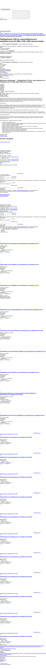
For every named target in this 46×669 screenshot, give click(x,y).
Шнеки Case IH (42, 34)
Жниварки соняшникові (5, 646)
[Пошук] (21, 14)
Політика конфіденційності (13, 653)
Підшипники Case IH (21, 35)
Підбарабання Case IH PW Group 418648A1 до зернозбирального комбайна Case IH (22, 415)
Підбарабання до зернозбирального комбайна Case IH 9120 (16, 576)
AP (19, 33)
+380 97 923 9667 (15, 156)
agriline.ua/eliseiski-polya (5, 161)
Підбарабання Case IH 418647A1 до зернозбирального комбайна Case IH (19, 372)
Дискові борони (22, 646)
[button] (23, 25)
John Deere (37, 33)
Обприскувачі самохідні (39, 645)
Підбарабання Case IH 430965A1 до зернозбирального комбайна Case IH (19, 243)
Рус (2, 651)
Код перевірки (20, 187)
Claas (23, 33)
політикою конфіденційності (22, 190)
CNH (4, 71)
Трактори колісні (3, 645)
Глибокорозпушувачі (14, 646)
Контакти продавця (12, 648)
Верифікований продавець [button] (5, 150)
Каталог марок (38, 653)
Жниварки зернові (22, 645)
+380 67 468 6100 (15, 159)
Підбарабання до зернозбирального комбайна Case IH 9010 (16, 437)
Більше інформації (4, 210)
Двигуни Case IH (13, 35)
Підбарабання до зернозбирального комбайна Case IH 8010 (16, 477)
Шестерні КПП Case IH (4, 35)
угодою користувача (33, 190)
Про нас (1, 648)
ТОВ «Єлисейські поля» (5, 142)
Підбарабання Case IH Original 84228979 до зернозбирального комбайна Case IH (21, 309)
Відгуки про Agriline (31, 653)
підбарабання (5, 72)
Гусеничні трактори (30, 645)
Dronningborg (27, 33)
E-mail (13, 182)
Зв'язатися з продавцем (5, 57)
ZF (10, 34)
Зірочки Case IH (36, 34)
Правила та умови (4, 653)
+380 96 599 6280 (15, 160)
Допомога (6, 648)
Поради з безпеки (3, 136)
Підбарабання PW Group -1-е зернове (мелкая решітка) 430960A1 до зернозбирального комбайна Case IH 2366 (18, 394)
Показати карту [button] (20, 173)
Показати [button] (9, 156)
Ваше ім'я (14, 176)
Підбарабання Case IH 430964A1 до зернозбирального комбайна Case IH (19, 264)
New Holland (6, 34)
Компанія (14, 214)
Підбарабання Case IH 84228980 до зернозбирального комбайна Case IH (19, 285)
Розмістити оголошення (5, 297)
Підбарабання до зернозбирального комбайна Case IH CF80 (16, 516)
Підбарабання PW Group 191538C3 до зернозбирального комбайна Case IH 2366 (21, 330)
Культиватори (28, 646)
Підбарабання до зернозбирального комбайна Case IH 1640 (16, 457)
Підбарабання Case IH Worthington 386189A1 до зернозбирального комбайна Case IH (22, 351)
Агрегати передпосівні (36, 646)
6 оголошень (7, 151)
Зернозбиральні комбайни (12, 645)
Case (21, 33)
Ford (34, 33)
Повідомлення (14, 185)
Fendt (32, 33)
